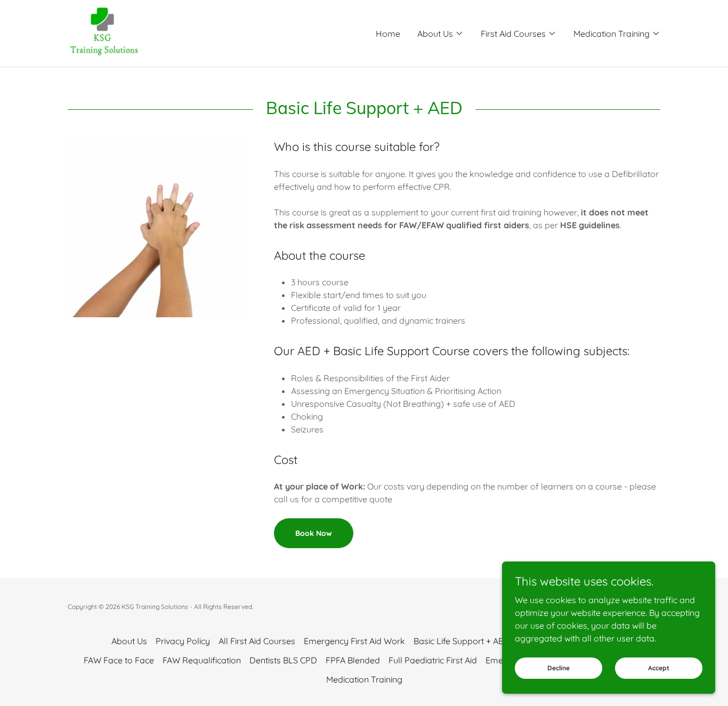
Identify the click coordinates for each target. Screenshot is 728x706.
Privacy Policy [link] (183, 641)
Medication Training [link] (364, 679)
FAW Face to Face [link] (119, 660)
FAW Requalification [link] (202, 660)
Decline (558, 668)
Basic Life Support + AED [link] (461, 641)
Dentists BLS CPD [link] (283, 660)
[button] (440, 33)
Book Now (313, 533)
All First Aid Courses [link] (257, 641)
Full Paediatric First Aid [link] (433, 660)
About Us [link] (129, 641)
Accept (658, 668)
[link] (104, 32)
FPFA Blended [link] (353, 660)
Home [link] (388, 33)
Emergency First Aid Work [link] (354, 641)
